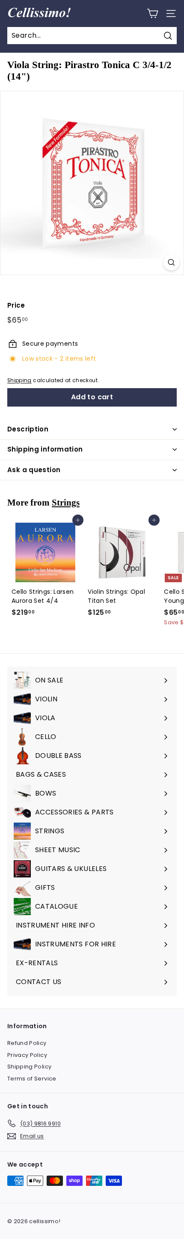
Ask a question (33, 469)
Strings (66, 502)
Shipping (19, 380)
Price (16, 305)
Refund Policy (27, 1043)
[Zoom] (171, 262)
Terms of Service (31, 1078)
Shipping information (45, 449)
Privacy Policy (27, 1055)
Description (27, 429)
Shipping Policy (29, 1066)
